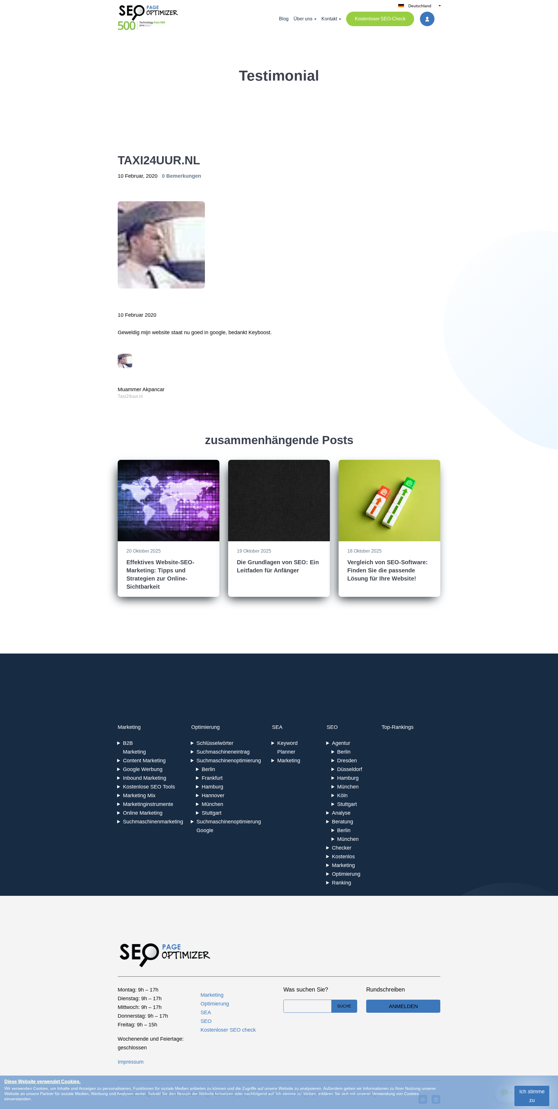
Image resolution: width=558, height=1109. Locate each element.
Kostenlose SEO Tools (149, 787)
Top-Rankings (398, 727)
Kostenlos (343, 856)
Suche (344, 1006)
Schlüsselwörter (214, 743)
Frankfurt (212, 778)
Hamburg (212, 787)
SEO (332, 727)
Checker (341, 848)
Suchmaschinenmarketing (153, 822)
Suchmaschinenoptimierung (228, 760)
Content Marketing (144, 760)
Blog (284, 18)
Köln (342, 795)
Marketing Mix (139, 795)
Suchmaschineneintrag (223, 752)
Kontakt (329, 18)
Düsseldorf (349, 769)
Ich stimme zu (532, 1096)
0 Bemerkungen (181, 176)
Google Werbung (142, 769)
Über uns (303, 18)
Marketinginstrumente (148, 804)
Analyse (341, 813)
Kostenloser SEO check (228, 1030)
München (212, 804)
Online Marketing (142, 813)
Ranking (341, 883)
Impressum (131, 1062)
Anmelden (403, 1006)
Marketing (129, 727)
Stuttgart (211, 813)
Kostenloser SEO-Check (380, 18)
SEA (277, 727)
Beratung (342, 822)
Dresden (347, 760)
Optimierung (205, 727)
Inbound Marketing (144, 778)
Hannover (213, 795)
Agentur (341, 743)
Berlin (208, 769)
